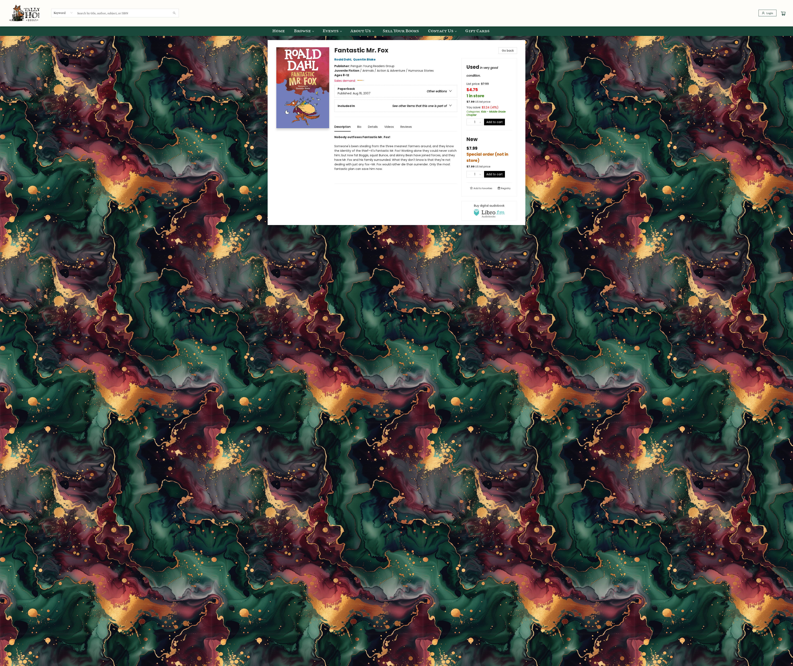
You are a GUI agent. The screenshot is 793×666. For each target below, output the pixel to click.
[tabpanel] (395, 159)
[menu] (396, 31)
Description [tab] (342, 127)
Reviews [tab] (406, 127)
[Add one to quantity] (480, 122)
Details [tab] (373, 127)
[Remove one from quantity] (469, 122)
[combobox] (63, 13)
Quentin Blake (364, 59)
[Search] (174, 13)
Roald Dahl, (343, 59)
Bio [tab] (359, 127)
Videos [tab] (389, 127)
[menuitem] (278, 31)
